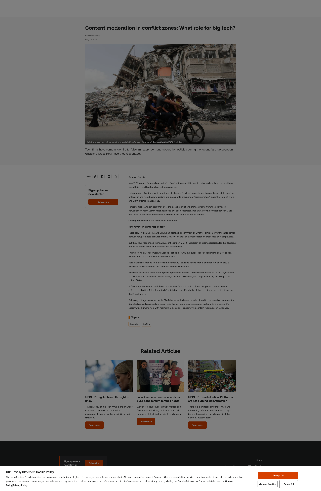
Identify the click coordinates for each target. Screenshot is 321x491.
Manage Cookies (267, 484)
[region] (160, 478)
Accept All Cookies (278, 475)
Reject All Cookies (288, 484)
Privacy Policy (20, 485)
